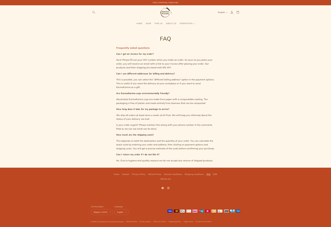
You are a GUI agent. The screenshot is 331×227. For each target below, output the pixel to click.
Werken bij (165, 179)
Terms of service (159, 221)
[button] (94, 12)
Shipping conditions (194, 174)
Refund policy (131, 221)
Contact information (204, 221)
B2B (215, 174)
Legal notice (188, 221)
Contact (125, 174)
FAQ (208, 174)
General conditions (173, 174)
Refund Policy (154, 174)
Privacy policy (145, 221)
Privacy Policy (139, 174)
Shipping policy (175, 221)
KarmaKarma (102, 221)
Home (116, 174)
